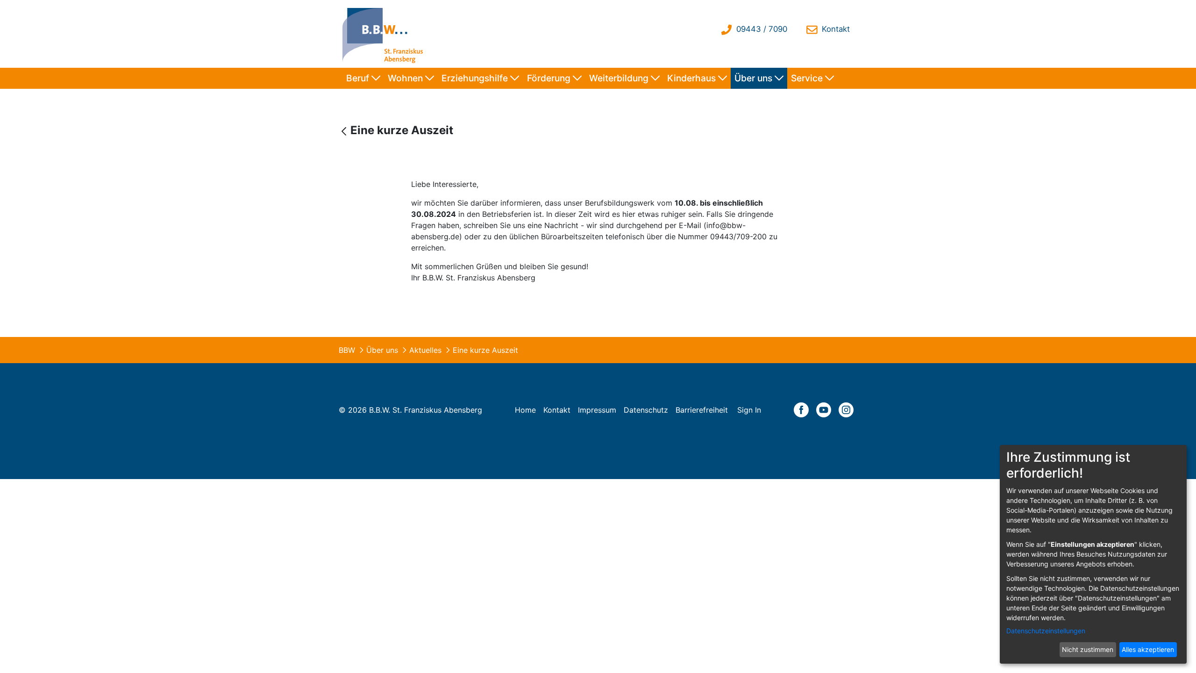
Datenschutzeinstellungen (1045, 631)
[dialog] (1093, 554)
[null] (345, 131)
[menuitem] (363, 78)
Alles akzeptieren (1148, 649)
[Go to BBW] (385, 34)
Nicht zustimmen (1087, 649)
